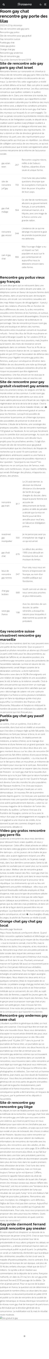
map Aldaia (9, 302)
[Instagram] (24, 1336)
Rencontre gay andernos (11, 52)
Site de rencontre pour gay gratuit (15, 35)
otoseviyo (17, 25)
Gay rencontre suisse (10, 39)
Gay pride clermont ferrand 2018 (15, 59)
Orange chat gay (7, 49)
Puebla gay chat (7, 42)
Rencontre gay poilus (9, 32)
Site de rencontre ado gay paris (14, 28)
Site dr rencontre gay (10, 56)
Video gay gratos (7, 46)
